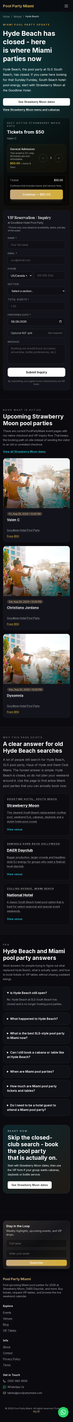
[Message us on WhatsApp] (63, 1412)
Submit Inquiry (36, 372)
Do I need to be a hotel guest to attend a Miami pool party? (31, 1107)
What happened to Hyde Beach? (34, 1019)
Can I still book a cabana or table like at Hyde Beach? (35, 1055)
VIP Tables (9, 1330)
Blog (6, 1324)
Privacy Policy (11, 1359)
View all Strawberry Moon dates (24, 451)
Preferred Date (19, 314)
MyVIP (36, 1411)
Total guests (18, 299)
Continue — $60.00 (37, 194)
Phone (12, 268)
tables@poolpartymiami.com (24, 1392)
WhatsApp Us (15, 1386)
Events (7, 1312)
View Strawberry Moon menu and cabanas (31, 109)
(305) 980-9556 (17, 1380)
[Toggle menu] (66, 6)
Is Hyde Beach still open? (28, 993)
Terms (7, 1365)
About (6, 1347)
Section (13, 284)
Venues (17, 16)
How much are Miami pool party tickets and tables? (32, 1088)
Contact (8, 1353)
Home (6, 16)
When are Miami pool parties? (32, 1071)
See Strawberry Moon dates (36, 101)
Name (12, 238)
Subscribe (36, 1262)
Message (13, 341)
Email (12, 253)
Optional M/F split (36, 333)
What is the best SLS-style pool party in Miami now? (35, 1035)
